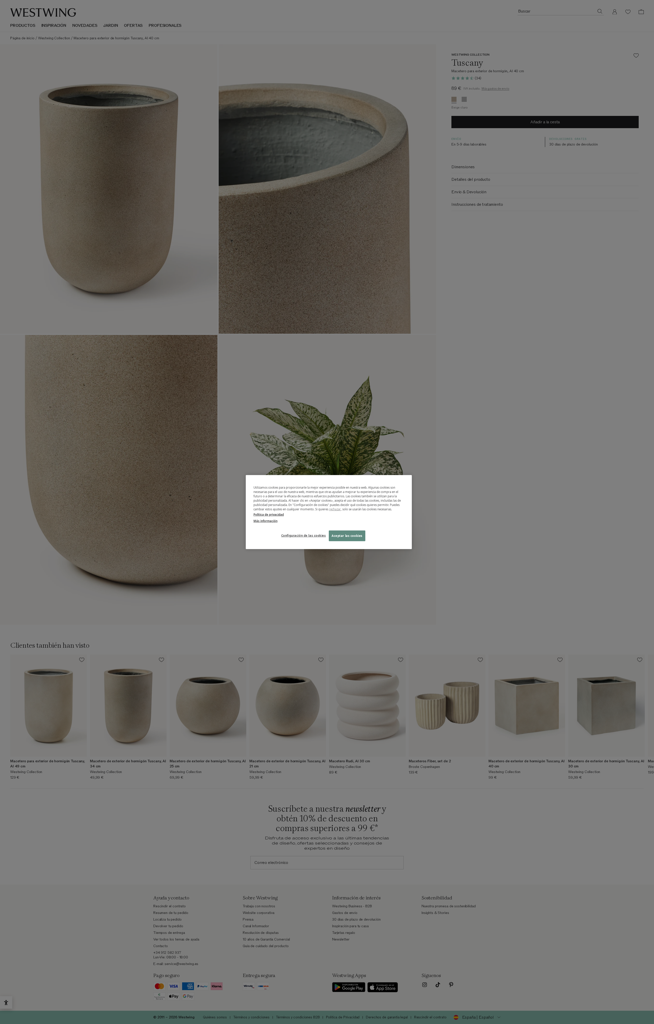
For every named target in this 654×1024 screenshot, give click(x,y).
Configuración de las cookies (303, 535)
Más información (265, 521)
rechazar (335, 509)
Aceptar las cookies (347, 536)
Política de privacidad (268, 514)
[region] (329, 512)
